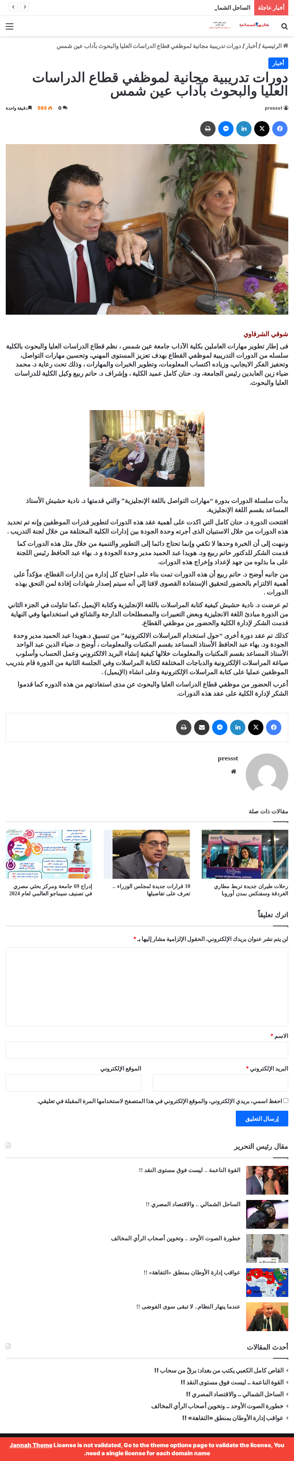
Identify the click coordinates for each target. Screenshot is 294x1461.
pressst (274, 108)
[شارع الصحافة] (234, 26)
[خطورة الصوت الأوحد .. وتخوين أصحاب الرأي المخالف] (267, 1248)
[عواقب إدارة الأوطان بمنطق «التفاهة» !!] (267, 1282)
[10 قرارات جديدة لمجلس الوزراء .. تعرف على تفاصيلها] (147, 854)
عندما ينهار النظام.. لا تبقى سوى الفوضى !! (188, 1306)
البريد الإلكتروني (267, 1068)
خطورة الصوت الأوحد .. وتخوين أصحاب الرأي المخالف (174, 1238)
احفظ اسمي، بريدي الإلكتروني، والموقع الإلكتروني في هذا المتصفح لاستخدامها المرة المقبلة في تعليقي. (159, 1101)
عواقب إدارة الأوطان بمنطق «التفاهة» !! (191, 1272)
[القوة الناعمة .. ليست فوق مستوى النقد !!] (267, 1180)
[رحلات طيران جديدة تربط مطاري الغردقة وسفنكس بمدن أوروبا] (245, 854)
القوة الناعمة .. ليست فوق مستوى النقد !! (189, 1170)
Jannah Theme (31, 1445)
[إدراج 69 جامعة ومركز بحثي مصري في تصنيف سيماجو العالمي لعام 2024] (49, 854)
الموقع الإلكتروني (120, 1068)
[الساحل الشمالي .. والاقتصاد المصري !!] (267, 1214)
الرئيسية (272, 45)
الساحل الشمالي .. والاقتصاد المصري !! (203, 7)
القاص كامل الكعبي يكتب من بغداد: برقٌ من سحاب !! (219, 1370)
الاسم (279, 1035)
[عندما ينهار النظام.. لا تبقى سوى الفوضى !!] (267, 1316)
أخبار (251, 45)
